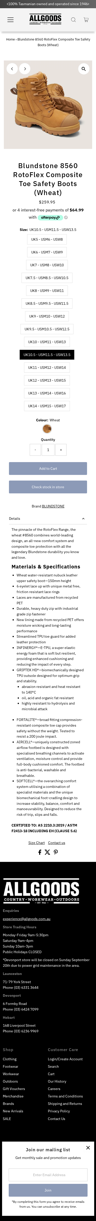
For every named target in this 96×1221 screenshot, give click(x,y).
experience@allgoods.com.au (26, 919)
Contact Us (56, 1118)
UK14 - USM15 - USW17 (47, 406)
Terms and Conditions (65, 1096)
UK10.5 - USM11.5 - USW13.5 (47, 354)
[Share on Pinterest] (56, 853)
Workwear (11, 1074)
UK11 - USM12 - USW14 (47, 367)
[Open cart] (86, 20)
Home (10, 39)
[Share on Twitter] (48, 853)
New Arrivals (13, 1111)
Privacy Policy (59, 1111)
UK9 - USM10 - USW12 (47, 316)
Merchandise (13, 1096)
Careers (54, 1088)
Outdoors (10, 1081)
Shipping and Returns (65, 1103)
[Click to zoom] (84, 69)
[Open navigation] (14, 19)
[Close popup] (88, 1147)
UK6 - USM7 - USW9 (47, 252)
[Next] (24, 69)
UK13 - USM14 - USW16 (47, 393)
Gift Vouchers (14, 1088)
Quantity (48, 439)
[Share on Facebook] (40, 853)
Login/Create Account (65, 1059)
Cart (51, 1074)
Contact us (56, 843)
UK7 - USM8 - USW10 (47, 265)
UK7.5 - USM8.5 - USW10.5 (47, 278)
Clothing (9, 1059)
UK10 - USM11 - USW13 (47, 342)
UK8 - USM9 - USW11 (47, 290)
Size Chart (36, 843)
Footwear (10, 1066)
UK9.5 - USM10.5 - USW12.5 (47, 329)
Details (14, 518)
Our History (57, 1081)
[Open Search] (73, 19)
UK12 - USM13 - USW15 (47, 380)
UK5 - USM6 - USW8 (47, 239)
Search (53, 1066)
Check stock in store (48, 487)
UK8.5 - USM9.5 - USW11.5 (47, 303)
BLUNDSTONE (53, 506)
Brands (8, 1103)
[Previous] (12, 69)
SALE (7, 1118)
